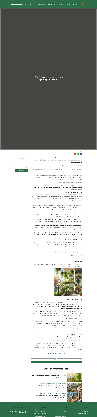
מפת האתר (23, 414)
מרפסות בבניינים (62, 264)
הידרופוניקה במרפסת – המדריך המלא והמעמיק (52, 374)
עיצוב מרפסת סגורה (77, 249)
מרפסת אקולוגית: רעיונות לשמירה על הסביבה (53, 383)
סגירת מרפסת (51, 4)
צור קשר (26, 4)
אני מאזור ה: (26, 166)
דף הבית (80, 151)
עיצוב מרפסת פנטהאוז (69, 175)
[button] (81, 154)
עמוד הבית (74, 4)
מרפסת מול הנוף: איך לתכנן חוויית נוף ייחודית (53, 393)
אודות (68, 4)
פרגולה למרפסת (47, 321)
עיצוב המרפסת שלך (40, 4)
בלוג (31, 4)
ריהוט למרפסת (61, 4)
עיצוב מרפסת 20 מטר (59, 251)
